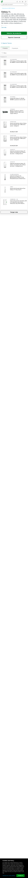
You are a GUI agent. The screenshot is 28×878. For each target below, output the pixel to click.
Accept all (20, 875)
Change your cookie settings (9, 875)
